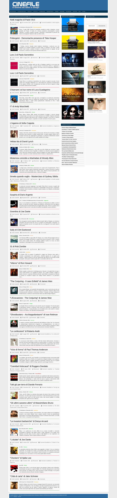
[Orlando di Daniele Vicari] (97, 57)
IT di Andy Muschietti (19, 106)
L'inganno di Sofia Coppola (22, 123)
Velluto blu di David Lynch (21, 141)
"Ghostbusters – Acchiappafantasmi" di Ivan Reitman (34, 314)
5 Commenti (43, 109)
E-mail (83, 11)
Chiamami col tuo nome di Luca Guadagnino (30, 90)
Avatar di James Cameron (70, 63)
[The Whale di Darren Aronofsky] (97, 92)
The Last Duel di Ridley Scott (68, 150)
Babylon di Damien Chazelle (68, 133)
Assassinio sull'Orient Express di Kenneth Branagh (72, 152)
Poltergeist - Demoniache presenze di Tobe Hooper (33, 38)
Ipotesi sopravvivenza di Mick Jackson (70, 143)
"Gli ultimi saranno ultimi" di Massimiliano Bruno (31, 403)
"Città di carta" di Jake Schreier (24, 476)
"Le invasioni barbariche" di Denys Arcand (29, 421)
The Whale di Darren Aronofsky (94, 93)
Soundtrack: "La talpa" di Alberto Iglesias (70, 129)
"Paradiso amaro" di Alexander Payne (69, 154)
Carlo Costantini (15, 22)
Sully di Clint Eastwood (20, 230)
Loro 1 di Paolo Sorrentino (22, 73)
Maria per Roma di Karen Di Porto (69, 145)
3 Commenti (43, 249)
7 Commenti (43, 197)
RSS (80, 11)
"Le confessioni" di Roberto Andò (25, 331)
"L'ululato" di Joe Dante (20, 439)
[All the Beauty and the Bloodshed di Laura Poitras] (97, 74)
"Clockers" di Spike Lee (20, 458)
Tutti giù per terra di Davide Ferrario (26, 384)
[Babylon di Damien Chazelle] (97, 40)
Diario (56, 11)
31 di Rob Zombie (18, 246)
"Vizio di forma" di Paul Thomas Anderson (29, 349)
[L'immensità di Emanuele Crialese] (97, 109)
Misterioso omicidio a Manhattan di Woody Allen (31, 158)
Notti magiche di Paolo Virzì (22, 20)
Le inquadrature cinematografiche (69, 147)
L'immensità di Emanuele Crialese (95, 110)
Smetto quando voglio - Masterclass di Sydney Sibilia (34, 176)
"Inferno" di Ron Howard (21, 263)
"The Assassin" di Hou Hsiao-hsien (69, 158)
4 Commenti (42, 284)
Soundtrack (50, 11)
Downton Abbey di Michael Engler (69, 127)
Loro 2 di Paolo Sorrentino (22, 55)
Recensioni (13, 11)
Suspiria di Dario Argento (21, 195)
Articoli (35, 11)
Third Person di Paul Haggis (67, 135)
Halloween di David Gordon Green (69, 148)
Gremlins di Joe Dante (20, 211)
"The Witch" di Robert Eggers (68, 156)
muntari (62, 11)
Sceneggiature (22, 11)
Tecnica (29, 11)
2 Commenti (43, 41)
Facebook (68, 11)
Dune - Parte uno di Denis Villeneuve (69, 162)
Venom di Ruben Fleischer (67, 164)
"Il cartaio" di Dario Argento (67, 137)
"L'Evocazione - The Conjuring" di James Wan (31, 298)
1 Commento (42, 76)
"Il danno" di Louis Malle (67, 131)
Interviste (42, 11)
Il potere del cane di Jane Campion (69, 141)
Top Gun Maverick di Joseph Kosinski (70, 160)
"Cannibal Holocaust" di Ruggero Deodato (29, 366)
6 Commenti (42, 300)
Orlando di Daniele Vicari (93, 58)
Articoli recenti (92, 25)
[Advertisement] (96, 140)
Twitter (75, 11)
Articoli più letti (102, 25)
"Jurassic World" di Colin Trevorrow (69, 139)
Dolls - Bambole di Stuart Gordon (73, 116)
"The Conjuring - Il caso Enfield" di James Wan (31, 281)
